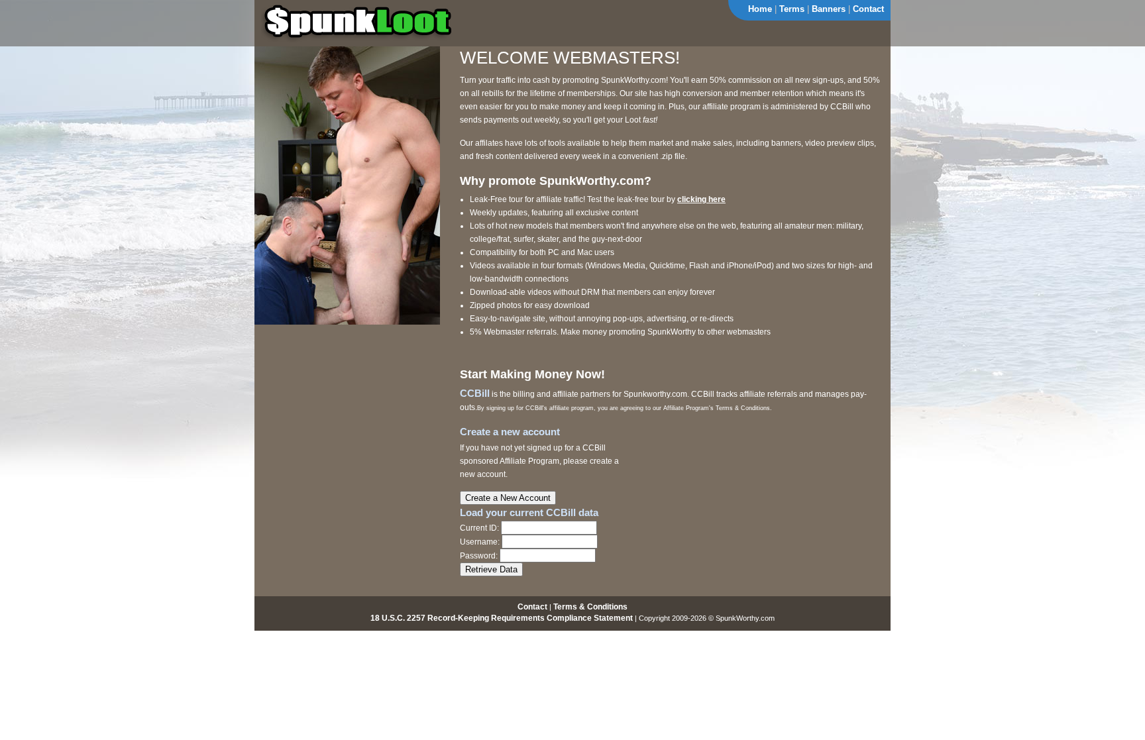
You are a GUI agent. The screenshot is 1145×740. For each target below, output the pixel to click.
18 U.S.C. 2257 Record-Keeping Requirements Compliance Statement (501, 618)
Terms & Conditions (590, 606)
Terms (791, 9)
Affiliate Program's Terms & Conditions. (717, 408)
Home (760, 9)
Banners (828, 9)
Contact (868, 9)
